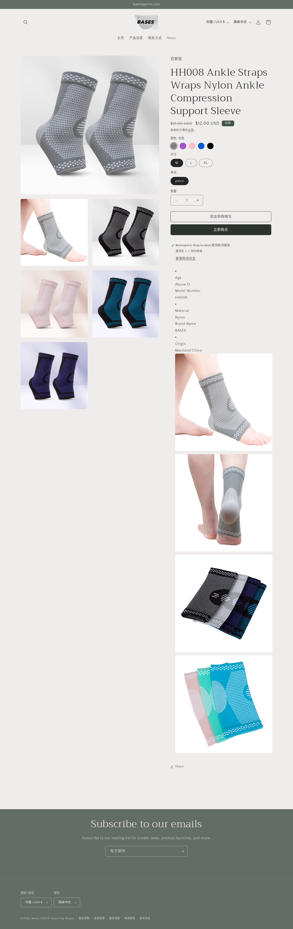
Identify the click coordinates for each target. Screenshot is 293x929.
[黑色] (210, 146)
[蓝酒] (201, 146)
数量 (174, 191)
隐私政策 (84, 918)
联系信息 (145, 918)
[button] (26, 22)
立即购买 (221, 230)
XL (206, 163)
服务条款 (114, 918)
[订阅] (182, 851)
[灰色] (174, 146)
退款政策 (99, 918)
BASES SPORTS (41, 918)
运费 (191, 130)
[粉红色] (192, 146)
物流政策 (130, 918)
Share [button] (179, 766)
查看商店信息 (186, 258)
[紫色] (183, 146)
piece (179, 181)
